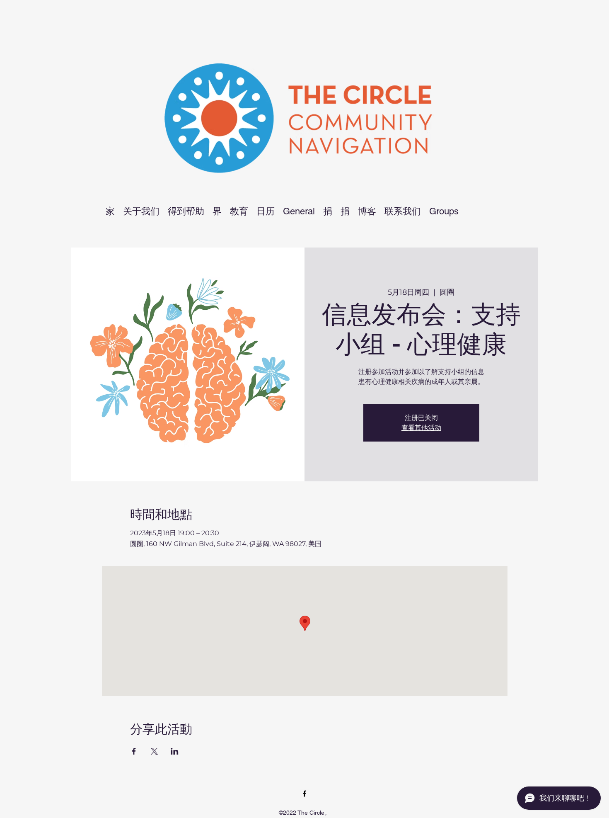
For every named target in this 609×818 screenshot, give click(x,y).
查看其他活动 (421, 428)
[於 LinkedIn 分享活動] (175, 751)
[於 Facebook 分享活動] (134, 751)
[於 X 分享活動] (154, 751)
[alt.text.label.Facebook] (304, 793)
